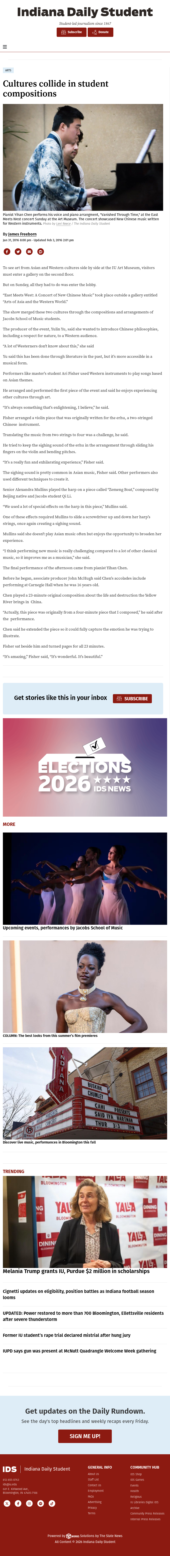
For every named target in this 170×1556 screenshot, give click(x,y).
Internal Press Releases (145, 1519)
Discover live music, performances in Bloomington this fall (49, 1142)
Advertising (94, 1502)
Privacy (92, 1508)
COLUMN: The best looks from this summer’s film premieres (50, 1036)
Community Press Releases (147, 1513)
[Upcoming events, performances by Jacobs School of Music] (85, 879)
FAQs (91, 1496)
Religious (136, 1497)
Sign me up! (85, 1436)
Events (134, 1485)
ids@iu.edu (10, 1484)
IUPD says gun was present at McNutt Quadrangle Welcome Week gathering (79, 1351)
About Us (93, 1474)
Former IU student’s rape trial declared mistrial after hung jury (66, 1335)
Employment (96, 1491)
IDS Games (137, 1480)
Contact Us (94, 1485)
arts (8, 70)
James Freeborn (22, 234)
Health (134, 1491)
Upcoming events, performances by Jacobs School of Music (63, 928)
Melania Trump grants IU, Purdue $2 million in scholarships (76, 1271)
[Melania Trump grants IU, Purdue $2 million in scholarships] (85, 1222)
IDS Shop (136, 1474)
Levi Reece (63, 224)
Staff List (93, 1479)
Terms (91, 1513)
